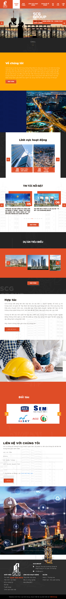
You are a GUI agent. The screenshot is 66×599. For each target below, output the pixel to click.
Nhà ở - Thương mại (49, 577)
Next (64, 205)
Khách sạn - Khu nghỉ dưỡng (51, 580)
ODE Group (53, 597)
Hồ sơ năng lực (8, 582)
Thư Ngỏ (6, 577)
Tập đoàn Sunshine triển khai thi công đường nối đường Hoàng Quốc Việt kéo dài (17, 210)
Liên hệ (63, 4)
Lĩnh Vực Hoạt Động (33, 4)
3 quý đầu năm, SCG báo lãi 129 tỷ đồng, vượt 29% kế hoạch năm (46, 209)
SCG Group (12, 291)
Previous (2, 205)
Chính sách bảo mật (27, 473)
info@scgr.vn (39, 571)
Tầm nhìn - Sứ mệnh (10, 580)
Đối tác (6, 584)
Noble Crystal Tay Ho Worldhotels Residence (37, 264)
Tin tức (58, 4)
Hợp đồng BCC (27, 582)
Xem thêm (11, 81)
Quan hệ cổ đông (45, 4)
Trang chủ (16, 4)
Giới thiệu (23, 4)
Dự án (53, 4)
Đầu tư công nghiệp (29, 580)
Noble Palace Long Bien (15, 268)
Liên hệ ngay (11, 329)
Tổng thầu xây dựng (29, 577)
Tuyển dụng (7, 587)
